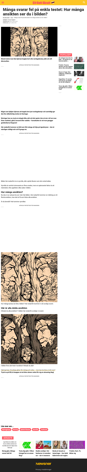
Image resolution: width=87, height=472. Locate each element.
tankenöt (44, 429)
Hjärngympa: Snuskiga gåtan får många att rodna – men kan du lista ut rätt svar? (28, 370)
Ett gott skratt (6, 17)
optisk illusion (25, 429)
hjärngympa (6, 429)
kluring (15, 429)
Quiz (12, 17)
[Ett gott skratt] (43, 2)
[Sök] (84, 2)
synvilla (35, 429)
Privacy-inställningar (43, 469)
